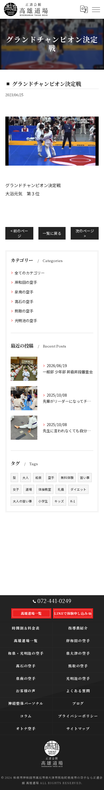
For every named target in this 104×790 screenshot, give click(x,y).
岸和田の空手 (26, 282)
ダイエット (78, 489)
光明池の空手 (26, 320)
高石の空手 (24, 301)
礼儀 (61, 489)
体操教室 (44, 489)
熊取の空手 (24, 311)
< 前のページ (19, 233)
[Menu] (96, 9)
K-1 (72, 501)
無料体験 (67, 477)
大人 (25, 477)
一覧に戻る (52, 233)
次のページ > (84, 233)
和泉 (38, 477)
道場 (29, 489)
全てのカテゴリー (30, 272)
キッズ (59, 501)
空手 (51, 477)
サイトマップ (78, 728)
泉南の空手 (24, 292)
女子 (16, 489)
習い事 (85, 477)
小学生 (43, 501)
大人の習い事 (22, 501)
